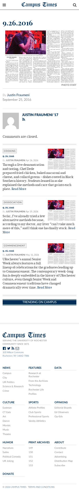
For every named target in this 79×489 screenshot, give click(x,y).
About (59, 442)
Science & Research (13, 386)
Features (35, 367)
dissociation (13, 202)
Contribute (60, 448)
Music (6, 429)
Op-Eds (58, 416)
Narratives (8, 448)
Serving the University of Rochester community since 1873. (25, 342)
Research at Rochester (35, 375)
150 (31, 452)
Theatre (7, 434)
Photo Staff (68, 85)
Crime (6, 391)
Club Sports (35, 412)
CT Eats (7, 412)
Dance (6, 421)
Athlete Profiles (37, 408)
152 (31, 461)
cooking (10, 151)
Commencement (14, 246)
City (5, 377)
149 (31, 448)
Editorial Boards (63, 408)
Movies (6, 425)
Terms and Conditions (41, 487)
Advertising (60, 456)
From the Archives (38, 381)
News (6, 367)
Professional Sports (39, 416)
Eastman (7, 408)
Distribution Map (63, 461)
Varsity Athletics (37, 421)
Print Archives (39, 442)
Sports (33, 402)
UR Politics (8, 382)
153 (31, 465)
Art (4, 416)
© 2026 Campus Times (14, 487)
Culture (8, 402)
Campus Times (39, 4)
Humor (8, 442)
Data (58, 367)
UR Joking (8, 461)
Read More (19, 189)
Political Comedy (12, 456)
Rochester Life (36, 389)
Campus (7, 373)
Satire (6, 452)
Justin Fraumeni (18, 95)
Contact (58, 452)
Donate (8, 474)
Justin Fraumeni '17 (40, 115)
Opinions (61, 402)
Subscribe (59, 465)
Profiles (32, 394)
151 (31, 456)
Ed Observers (61, 412)
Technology (35, 385)
